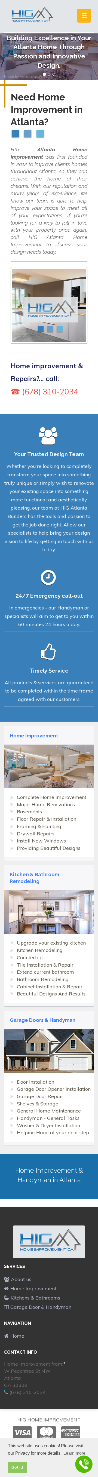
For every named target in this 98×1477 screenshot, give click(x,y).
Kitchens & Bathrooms (35, 1298)
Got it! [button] (17, 1467)
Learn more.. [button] (75, 1453)
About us (21, 1279)
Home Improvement (33, 1288)
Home (17, 1336)
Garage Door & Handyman (40, 1307)
